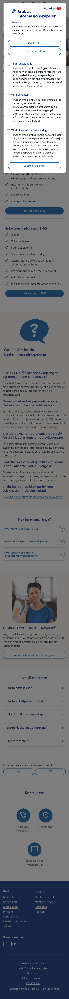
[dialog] (34, 88)
